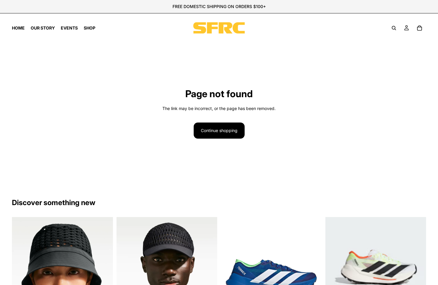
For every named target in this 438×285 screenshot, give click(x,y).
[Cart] (419, 28)
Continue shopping (219, 130)
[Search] (393, 28)
